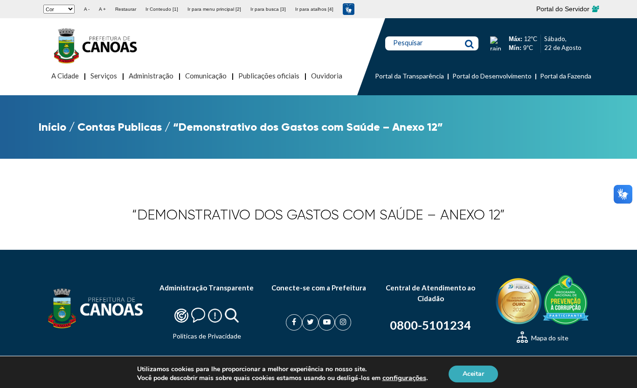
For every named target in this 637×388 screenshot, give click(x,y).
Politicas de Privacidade (207, 336)
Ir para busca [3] (268, 9)
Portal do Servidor (563, 9)
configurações (404, 378)
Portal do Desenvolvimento (492, 76)
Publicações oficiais (268, 75)
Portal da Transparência (409, 76)
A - (87, 9)
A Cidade (65, 75)
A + (102, 9)
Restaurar (125, 9)
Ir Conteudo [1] (161, 9)
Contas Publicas (119, 127)
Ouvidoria (326, 75)
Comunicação (206, 75)
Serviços (103, 75)
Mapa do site (549, 338)
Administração (151, 75)
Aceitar (473, 373)
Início (52, 127)
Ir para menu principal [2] (214, 9)
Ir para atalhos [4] (314, 9)
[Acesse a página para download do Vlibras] (348, 9)
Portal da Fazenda (565, 76)
